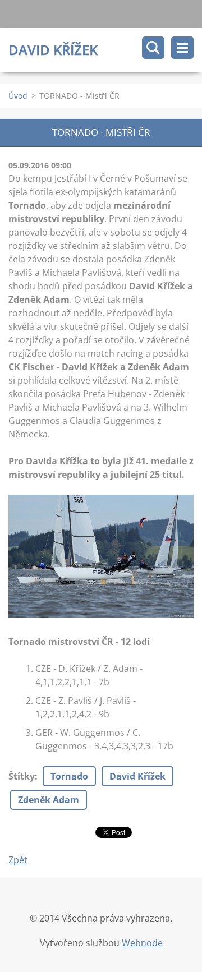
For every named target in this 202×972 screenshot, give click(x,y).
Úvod (17, 95)
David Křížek (137, 776)
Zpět (17, 860)
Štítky (21, 776)
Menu (182, 47)
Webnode (142, 943)
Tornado (69, 776)
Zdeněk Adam (48, 800)
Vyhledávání (153, 47)
